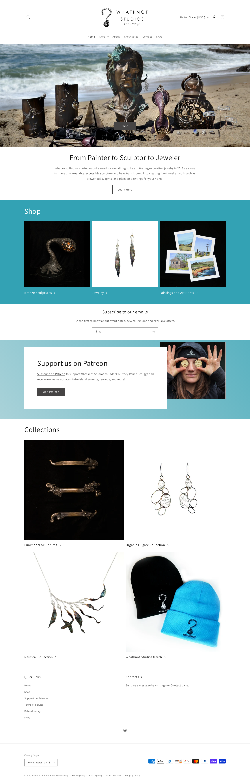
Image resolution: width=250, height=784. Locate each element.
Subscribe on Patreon (51, 374)
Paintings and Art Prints (177, 293)
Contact (176, 685)
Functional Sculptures (40, 545)
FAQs (27, 717)
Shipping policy (132, 775)
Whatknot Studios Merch (144, 657)
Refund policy (32, 711)
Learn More (125, 189)
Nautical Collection (38, 657)
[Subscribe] (154, 331)
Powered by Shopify (59, 775)
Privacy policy (95, 775)
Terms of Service (34, 704)
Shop (125, 125)
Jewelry (98, 293)
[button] (28, 17)
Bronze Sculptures (38, 293)
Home (27, 685)
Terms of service (113, 775)
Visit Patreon (51, 391)
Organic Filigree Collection (145, 545)
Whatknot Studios (40, 775)
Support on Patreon (36, 698)
